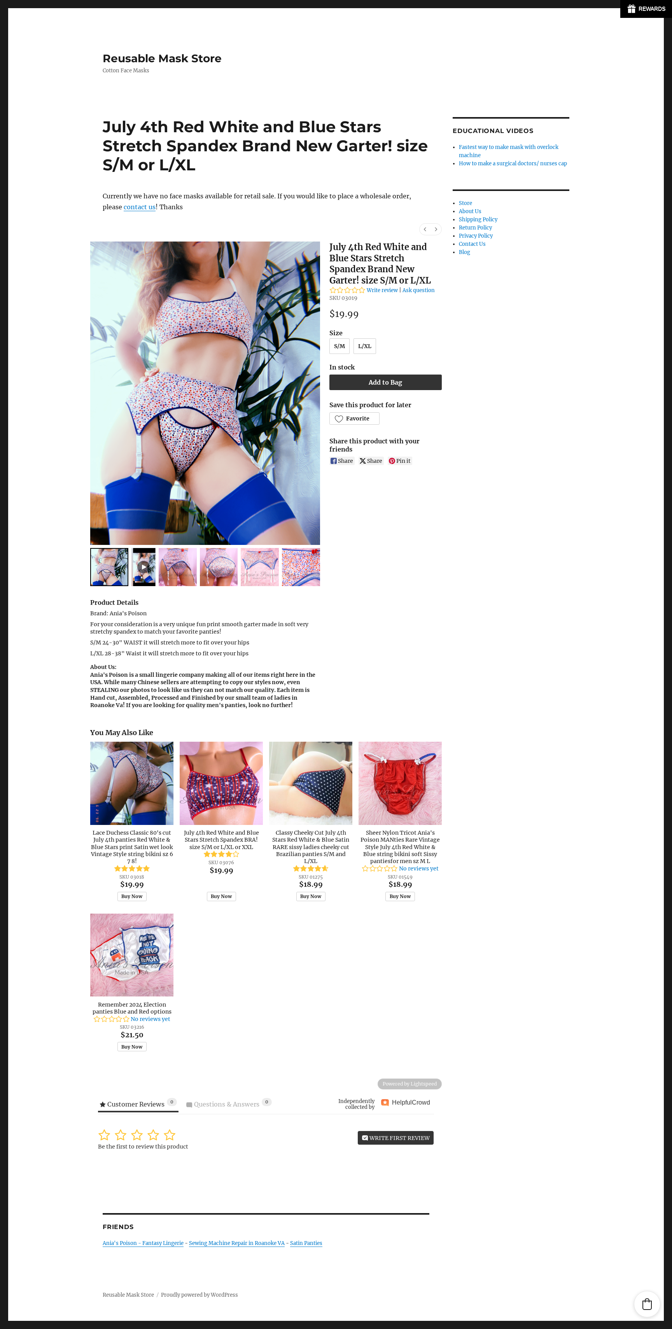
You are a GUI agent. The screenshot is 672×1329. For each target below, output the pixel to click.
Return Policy (475, 227)
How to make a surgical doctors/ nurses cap (513, 163)
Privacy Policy (476, 236)
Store (465, 203)
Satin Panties (306, 1243)
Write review (382, 290)
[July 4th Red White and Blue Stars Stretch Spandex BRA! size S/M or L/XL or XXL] (221, 783)
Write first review (399, 1138)
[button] (354, 418)
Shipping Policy (478, 219)
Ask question (418, 290)
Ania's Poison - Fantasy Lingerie (143, 1243)
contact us (140, 207)
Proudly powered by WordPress (199, 1295)
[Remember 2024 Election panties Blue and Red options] (131, 955)
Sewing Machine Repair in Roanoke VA (237, 1243)
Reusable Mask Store (162, 58)
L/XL (364, 346)
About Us (470, 211)
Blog (464, 252)
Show (646, 9)
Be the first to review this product (143, 1146)
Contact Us (472, 244)
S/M (339, 346)
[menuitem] (425, 229)
